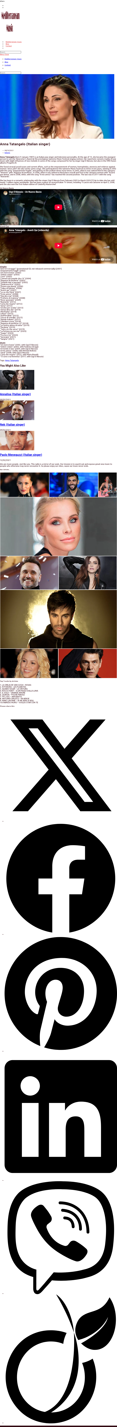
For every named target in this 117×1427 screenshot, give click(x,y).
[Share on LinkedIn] (61, 1180)
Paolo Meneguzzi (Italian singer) (21, 454)
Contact (8, 65)
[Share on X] (61, 821)
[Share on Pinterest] (61, 1051)
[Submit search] (22, 73)
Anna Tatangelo (12, 360)
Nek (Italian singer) (12, 424)
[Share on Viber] (61, 1293)
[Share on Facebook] (61, 934)
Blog (6, 62)
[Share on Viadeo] (61, 1423)
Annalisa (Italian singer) (15, 394)
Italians (7, 153)
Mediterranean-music (13, 59)
